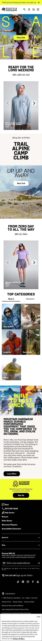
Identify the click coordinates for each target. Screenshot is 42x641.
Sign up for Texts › (17, 575)
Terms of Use (27, 568)
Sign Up (21, 495)
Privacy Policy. (19, 639)
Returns (5, 517)
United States (10, 594)
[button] (38, 9)
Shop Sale (21, 38)
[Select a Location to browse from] (3, 593)
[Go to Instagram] (27, 582)
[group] (21, 490)
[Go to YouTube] (37, 582)
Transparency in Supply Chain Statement (16, 613)
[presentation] (24, 9)
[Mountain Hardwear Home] (9, 9)
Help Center (9, 513)
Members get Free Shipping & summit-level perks (21, 490)
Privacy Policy (29, 602)
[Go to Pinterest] (22, 582)
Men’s (11, 299)
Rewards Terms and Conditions (12, 605)
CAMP (21, 153)
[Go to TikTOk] (18, 582)
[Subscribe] (39, 563)
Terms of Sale (17, 602)
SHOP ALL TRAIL (21, 234)
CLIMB (21, 157)
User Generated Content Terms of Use (15, 609)
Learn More (11, 474)
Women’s (30, 299)
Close (38, 616)
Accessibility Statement (11, 529)
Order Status (7, 521)
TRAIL (21, 144)
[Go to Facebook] (32, 582)
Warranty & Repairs (9, 525)
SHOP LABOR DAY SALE (21, 75)
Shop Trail (21, 183)
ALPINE (21, 148)
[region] (21, 627)
